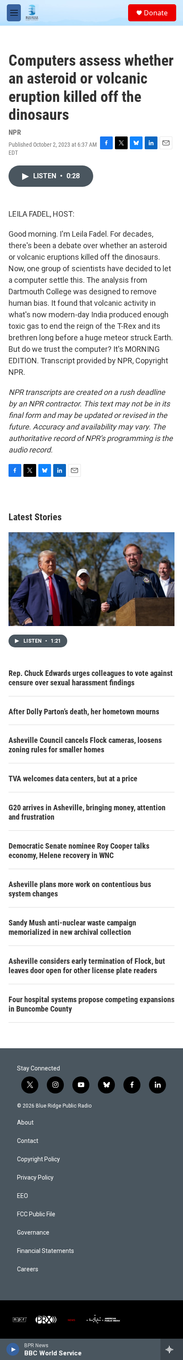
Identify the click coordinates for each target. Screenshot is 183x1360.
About (25, 1122)
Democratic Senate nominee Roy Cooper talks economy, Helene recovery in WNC (79, 850)
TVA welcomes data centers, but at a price (73, 778)
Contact (27, 1141)
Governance (33, 1233)
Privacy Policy (35, 1177)
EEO (22, 1196)
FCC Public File (36, 1214)
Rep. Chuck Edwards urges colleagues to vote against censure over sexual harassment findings (91, 678)
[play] (13, 1349)
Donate (156, 13)
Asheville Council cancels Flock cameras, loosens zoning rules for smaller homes (85, 745)
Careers (27, 1269)
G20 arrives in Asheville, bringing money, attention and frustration (87, 812)
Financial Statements (45, 1251)
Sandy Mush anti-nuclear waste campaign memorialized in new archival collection (72, 927)
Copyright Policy (38, 1159)
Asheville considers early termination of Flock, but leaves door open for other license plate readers (87, 966)
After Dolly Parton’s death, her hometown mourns (84, 711)
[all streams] (171, 1349)
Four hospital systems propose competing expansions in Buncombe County (91, 1004)
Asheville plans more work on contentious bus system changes (80, 889)
